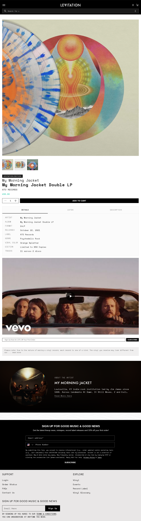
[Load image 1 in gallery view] (7, 164)
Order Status (9, 484)
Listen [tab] (70, 210)
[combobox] (70, 11)
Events (76, 484)
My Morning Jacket (20, 180)
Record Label (80, 488)
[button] (137, 5)
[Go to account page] (133, 5)
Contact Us (8, 492)
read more (16, 353)
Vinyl (76, 480)
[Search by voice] (135, 11)
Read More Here (63, 395)
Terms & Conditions (46, 513)
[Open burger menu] (4, 5)
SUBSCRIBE (132, 340)
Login (5, 480)
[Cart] (137, 5)
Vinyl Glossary (81, 492)
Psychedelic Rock (30, 238)
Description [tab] (116, 210)
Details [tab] (25, 210)
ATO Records (9, 189)
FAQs (4, 488)
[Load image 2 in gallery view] (20, 164)
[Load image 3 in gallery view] (32, 164)
